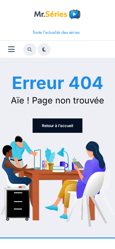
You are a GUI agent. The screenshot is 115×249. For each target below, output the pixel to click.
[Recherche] (29, 49)
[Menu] (11, 49)
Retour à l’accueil (57, 125)
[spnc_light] (44, 49)
